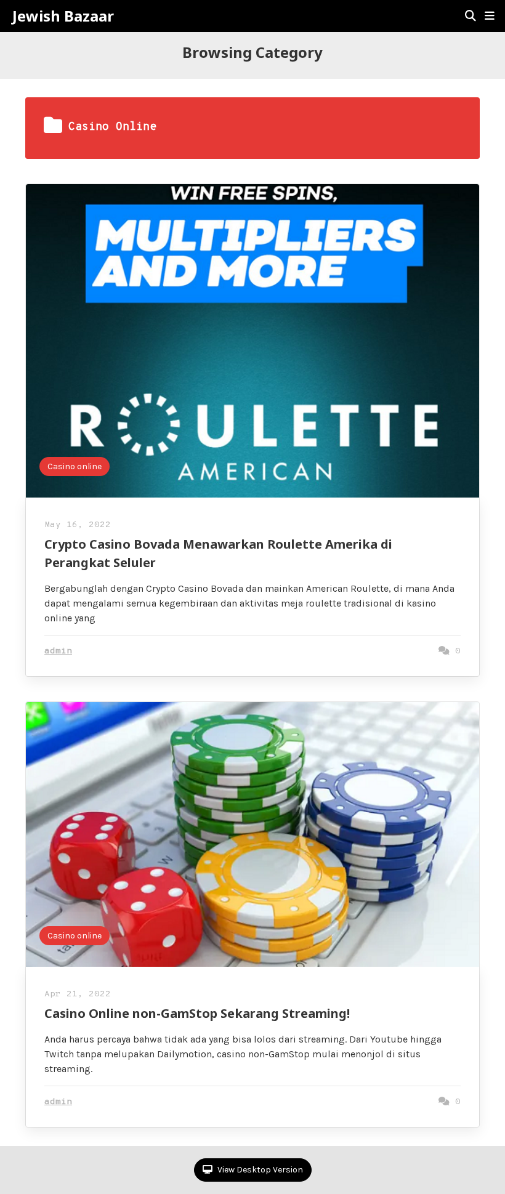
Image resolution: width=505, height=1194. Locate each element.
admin (58, 651)
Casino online (74, 466)
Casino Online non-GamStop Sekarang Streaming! (197, 1013)
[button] (490, 16)
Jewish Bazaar (63, 16)
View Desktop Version (259, 1169)
